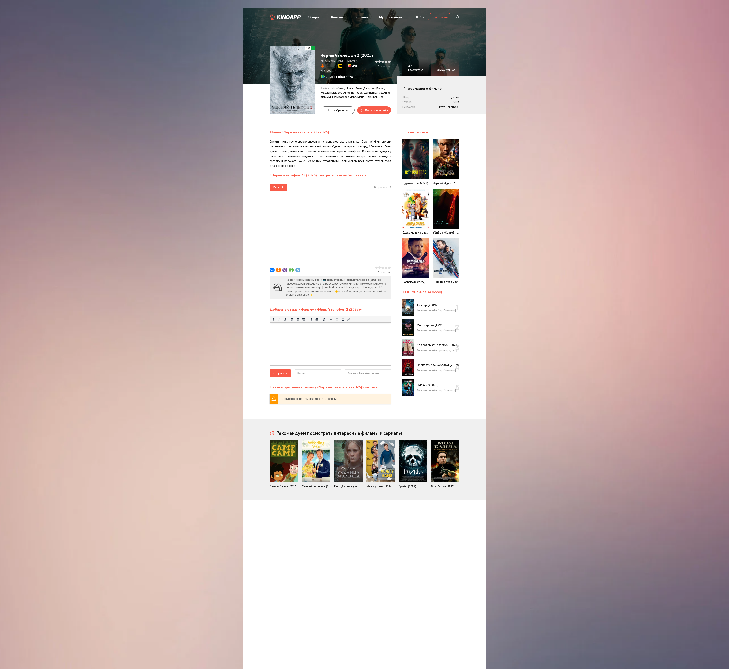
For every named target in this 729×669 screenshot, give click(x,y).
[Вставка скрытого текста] (348, 319)
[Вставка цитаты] (331, 319)
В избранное (340, 110)
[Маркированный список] (311, 319)
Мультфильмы (390, 17)
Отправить (280, 373)
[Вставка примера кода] (337, 319)
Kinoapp (289, 17)
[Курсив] (279, 319)
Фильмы (337, 17)
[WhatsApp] (291, 270)
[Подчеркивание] (285, 319)
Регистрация (440, 17)
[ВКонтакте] (272, 270)
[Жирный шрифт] (273, 319)
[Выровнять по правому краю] (303, 319)
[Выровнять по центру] (298, 319)
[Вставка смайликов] (324, 319)
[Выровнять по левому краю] (292, 319)
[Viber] (284, 270)
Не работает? (382, 187)
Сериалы (361, 17)
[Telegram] (297, 270)
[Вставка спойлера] (343, 319)
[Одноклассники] (278, 270)
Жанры (314, 17)
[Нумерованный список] (317, 319)
